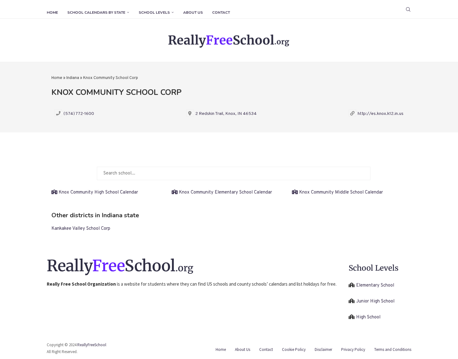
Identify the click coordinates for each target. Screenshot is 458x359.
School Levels (154, 12)
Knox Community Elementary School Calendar (225, 192)
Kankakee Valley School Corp (80, 229)
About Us (193, 12)
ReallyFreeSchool (91, 344)
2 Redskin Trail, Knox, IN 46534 (226, 113)
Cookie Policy (294, 349)
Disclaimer (323, 349)
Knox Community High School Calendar (98, 192)
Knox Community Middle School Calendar (341, 192)
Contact (221, 12)
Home (52, 12)
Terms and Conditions (392, 349)
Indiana (72, 78)
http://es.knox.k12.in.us (380, 113)
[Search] (408, 9)
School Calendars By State (96, 12)
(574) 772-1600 (79, 113)
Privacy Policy (353, 349)
